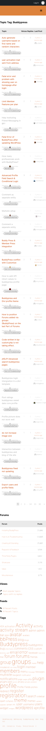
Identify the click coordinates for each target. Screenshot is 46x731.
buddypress (35, 645)
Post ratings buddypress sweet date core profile (10, 400)
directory (3, 653)
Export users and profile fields (10, 486)
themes (31, 700)
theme (20, 700)
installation (5, 667)
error (23, 652)
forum (9, 656)
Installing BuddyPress (11, 217)
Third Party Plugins (9, 556)
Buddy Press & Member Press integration (8, 243)
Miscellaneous (9, 168)
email (14, 652)
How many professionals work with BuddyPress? (11, 159)
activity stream (14, 629)
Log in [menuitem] (36, 3)
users (38, 704)
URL (14, 705)
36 (40, 504)
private (27, 682)
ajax (7, 635)
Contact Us (11, 726)
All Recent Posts (10, 608)
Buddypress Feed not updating (10, 470)
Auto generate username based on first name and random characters (11, 42)
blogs (26, 640)
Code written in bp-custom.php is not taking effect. (11, 342)
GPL (3, 726)
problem (34, 682)
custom (38, 648)
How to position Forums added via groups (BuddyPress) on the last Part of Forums (11, 320)
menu (24, 671)
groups (21, 661)
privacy (21, 682)
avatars (26, 635)
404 (2, 626)
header (34, 663)
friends (33, 656)
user (19, 704)
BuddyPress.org (4, 11)
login (21, 666)
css (30, 648)
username (28, 704)
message (31, 672)
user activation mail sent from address (11, 61)
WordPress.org (7, 719)
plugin (38, 678)
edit (8, 653)
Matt (37, 719)
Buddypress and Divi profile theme (10, 299)
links (15, 667)
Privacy (18, 726)
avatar (16, 634)
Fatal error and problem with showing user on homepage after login (9, 82)
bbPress (8, 639)
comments (20, 648)
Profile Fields (24, 686)
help (40, 663)
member (31, 667)
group (5, 662)
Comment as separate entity (9, 196)
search (31, 696)
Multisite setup (8, 211)
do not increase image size (9, 434)
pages (25, 679)
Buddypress (14, 644)
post (10, 681)
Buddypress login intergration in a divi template (11, 381)
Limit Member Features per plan (10, 103)
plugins (3, 681)
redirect (5, 691)
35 (35, 504)
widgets (12, 708)
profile (8, 685)
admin (32, 630)
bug (2, 648)
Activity (24, 625)
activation (10, 626)
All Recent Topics (10, 611)
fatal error (41, 653)
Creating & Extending (11, 130)
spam (2, 701)
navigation (16, 675)
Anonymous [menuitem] (43, 3)
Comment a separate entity (9, 225)
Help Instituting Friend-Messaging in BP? (11, 120)
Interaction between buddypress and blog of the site (11, 452)
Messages (40, 672)
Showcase (6, 562)
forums (23, 656)
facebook (33, 652)
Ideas (4, 569)
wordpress (24, 707)
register (17, 690)
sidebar (41, 696)
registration (13, 695)
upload (9, 705)
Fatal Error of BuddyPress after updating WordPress (11, 140)
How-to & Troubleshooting (12, 53)
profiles (34, 687)
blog (21, 639)
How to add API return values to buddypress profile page (10, 280)
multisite (6, 674)
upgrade (3, 705)
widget (4, 708)
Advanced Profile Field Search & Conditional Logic (10, 178)
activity (38, 626)
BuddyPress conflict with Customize (11, 261)
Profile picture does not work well (11, 418)
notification (26, 675)
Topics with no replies (12, 594)
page (20, 679)
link (11, 667)
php (30, 679)
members (10, 671)
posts (15, 682)
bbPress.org (18, 719)
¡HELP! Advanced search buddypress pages (11, 362)
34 (30, 504)
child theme (9, 649)
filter (2, 657)
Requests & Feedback (11, 390)
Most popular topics (11, 591)
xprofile (39, 708)
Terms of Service (28, 726)
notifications (9, 679)
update (39, 701)
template (9, 701)
